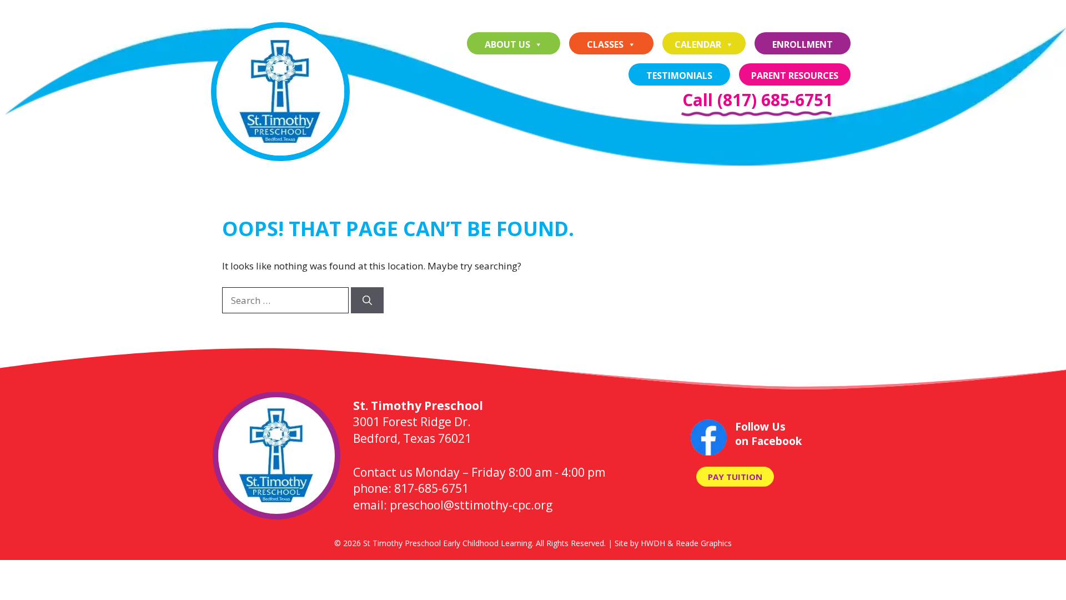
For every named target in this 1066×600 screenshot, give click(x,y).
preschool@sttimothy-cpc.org (471, 505)
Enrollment (802, 44)
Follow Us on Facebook (768, 434)
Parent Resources (794, 75)
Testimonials (679, 75)
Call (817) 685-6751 (757, 99)
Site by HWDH (640, 543)
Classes (605, 44)
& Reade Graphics (699, 543)
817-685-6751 (431, 488)
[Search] (367, 300)
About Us (507, 44)
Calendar (698, 44)
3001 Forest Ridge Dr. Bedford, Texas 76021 (418, 422)
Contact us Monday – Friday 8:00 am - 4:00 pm (479, 472)
